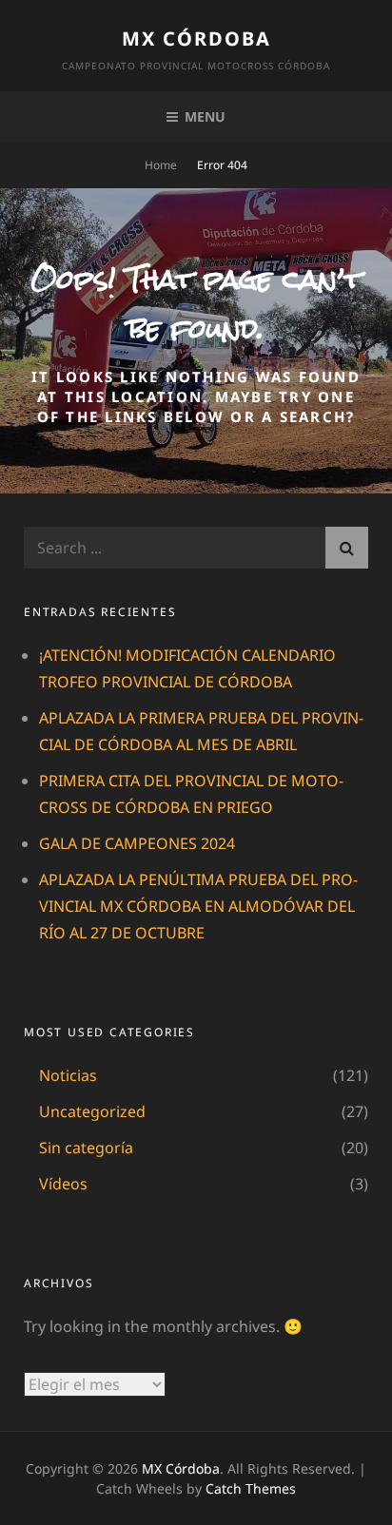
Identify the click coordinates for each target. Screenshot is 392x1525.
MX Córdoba (196, 38)
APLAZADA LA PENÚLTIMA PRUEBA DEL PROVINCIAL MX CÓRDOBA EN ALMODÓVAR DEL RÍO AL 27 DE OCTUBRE (198, 906)
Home (161, 165)
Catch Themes (251, 1488)
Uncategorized (92, 1111)
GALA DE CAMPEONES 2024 (137, 843)
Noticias (68, 1075)
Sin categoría (86, 1147)
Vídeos (63, 1183)
